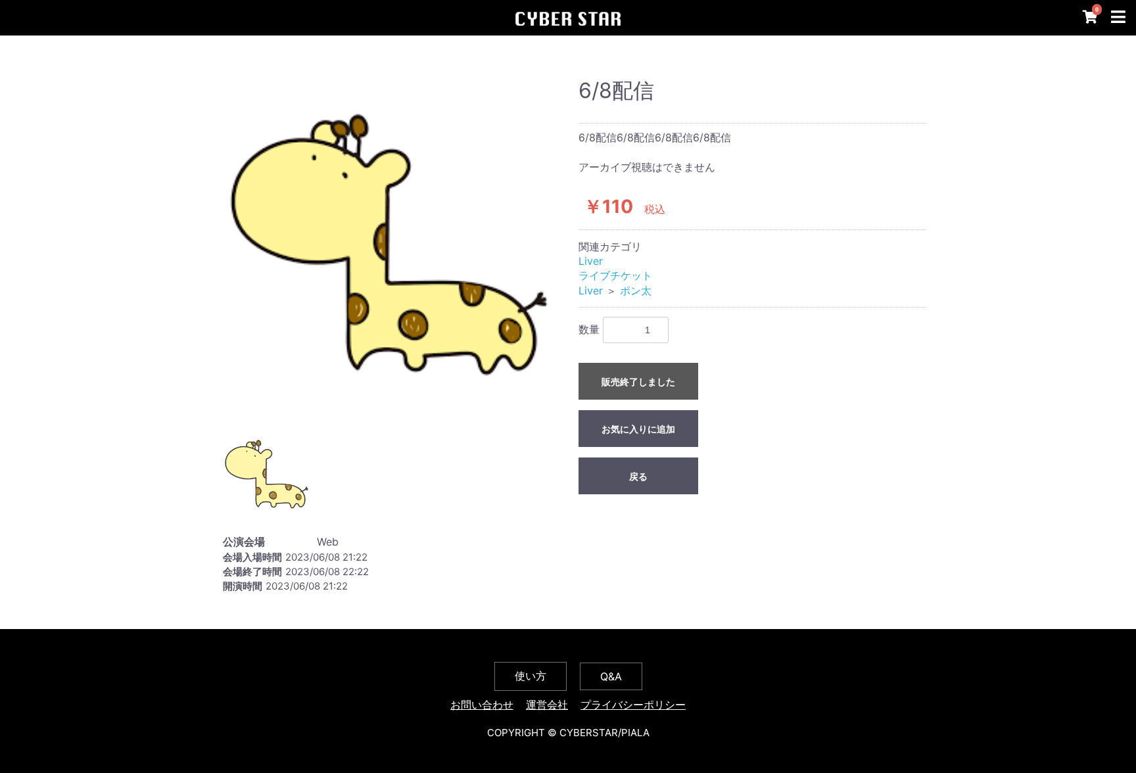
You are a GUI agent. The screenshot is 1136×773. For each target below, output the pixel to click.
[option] (389, 245)
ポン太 (635, 290)
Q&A (611, 676)
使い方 (530, 675)
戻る (638, 476)
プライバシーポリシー (633, 704)
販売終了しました (638, 382)
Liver (591, 261)
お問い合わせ (481, 704)
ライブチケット (615, 275)
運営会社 (547, 704)
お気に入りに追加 (638, 429)
